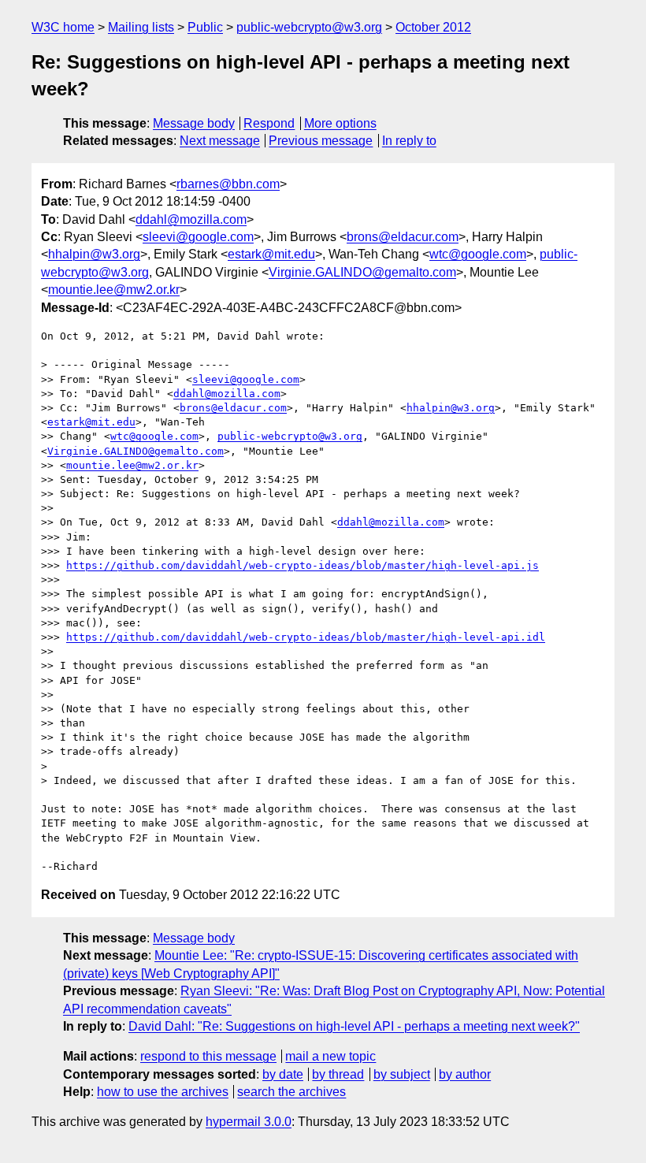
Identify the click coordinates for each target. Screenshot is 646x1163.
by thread (338, 1074)
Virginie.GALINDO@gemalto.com (362, 272)
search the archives (291, 1091)
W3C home (63, 27)
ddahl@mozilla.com (191, 219)
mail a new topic (330, 1056)
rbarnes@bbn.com (228, 184)
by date (282, 1074)
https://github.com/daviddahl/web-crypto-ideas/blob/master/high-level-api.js (302, 565)
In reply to (409, 140)
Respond (269, 123)
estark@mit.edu (271, 254)
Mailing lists (141, 27)
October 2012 (433, 27)
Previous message (321, 140)
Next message (220, 140)
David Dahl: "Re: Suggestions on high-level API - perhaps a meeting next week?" (354, 1026)
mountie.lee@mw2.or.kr (114, 289)
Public (205, 27)
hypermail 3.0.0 (248, 1121)
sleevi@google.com (198, 236)
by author (465, 1074)
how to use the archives (162, 1091)
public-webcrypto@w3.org (309, 27)
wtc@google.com (477, 254)
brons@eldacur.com (403, 236)
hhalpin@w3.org (94, 254)
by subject (401, 1074)
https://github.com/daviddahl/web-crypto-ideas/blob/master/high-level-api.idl (305, 637)
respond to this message (208, 1056)
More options (340, 123)
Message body (194, 123)
